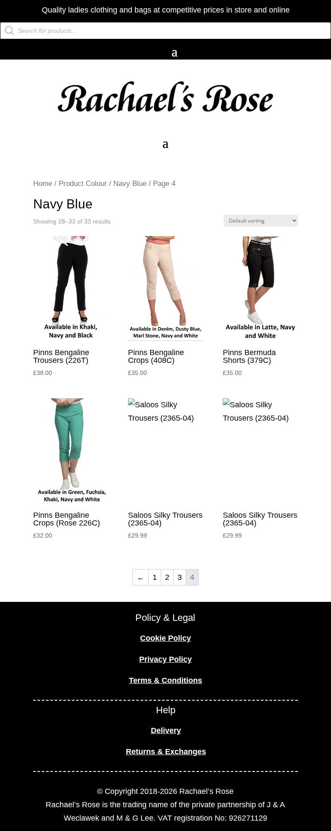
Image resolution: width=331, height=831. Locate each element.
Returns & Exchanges (166, 751)
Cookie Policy (165, 638)
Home (42, 183)
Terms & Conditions (165, 680)
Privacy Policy (165, 659)
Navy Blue (130, 183)
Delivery (166, 730)
